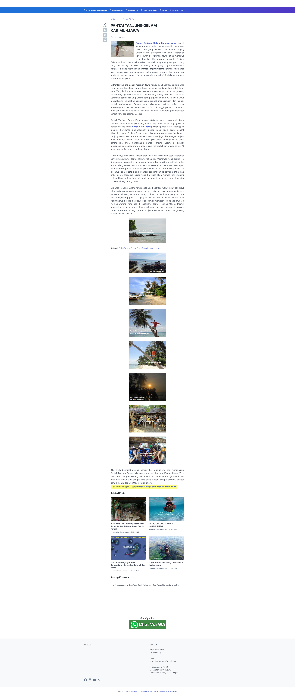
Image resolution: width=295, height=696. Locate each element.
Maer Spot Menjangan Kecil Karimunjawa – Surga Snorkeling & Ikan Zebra (128, 565)
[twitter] (105, 35)
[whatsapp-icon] (99, 680)
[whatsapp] (105, 40)
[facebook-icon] (85, 680)
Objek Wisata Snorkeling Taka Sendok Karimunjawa (166, 563)
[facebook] (105, 30)
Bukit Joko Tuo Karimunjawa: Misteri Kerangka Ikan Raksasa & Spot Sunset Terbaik (127, 526)
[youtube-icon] (94, 680)
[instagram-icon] (90, 680)
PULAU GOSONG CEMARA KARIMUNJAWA (161, 525)
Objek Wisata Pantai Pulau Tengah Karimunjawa (139, 248)
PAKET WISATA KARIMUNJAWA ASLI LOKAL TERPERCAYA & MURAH (151, 691)
